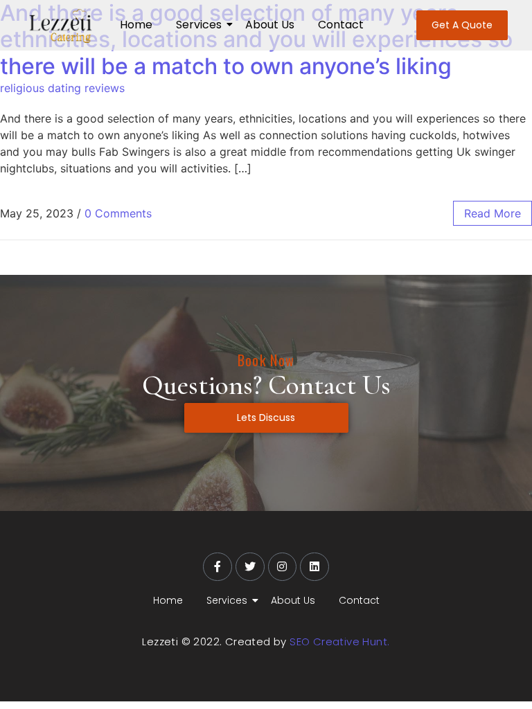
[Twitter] (250, 567)
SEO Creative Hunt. (339, 641)
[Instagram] (282, 567)
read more (492, 213)
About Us (269, 25)
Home (136, 25)
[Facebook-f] (217, 567)
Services (199, 25)
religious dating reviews (62, 88)
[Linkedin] (314, 567)
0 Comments (118, 213)
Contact (341, 25)
